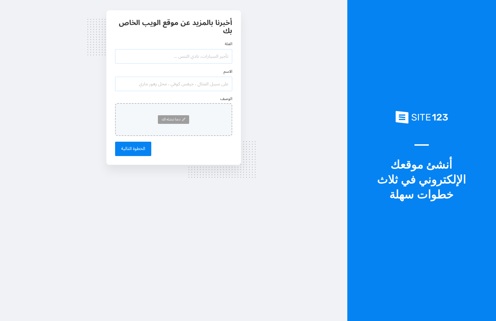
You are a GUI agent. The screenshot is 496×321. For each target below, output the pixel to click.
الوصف (226, 99)
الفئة (228, 44)
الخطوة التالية (133, 148)
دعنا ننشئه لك (171, 119)
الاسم (228, 71)
